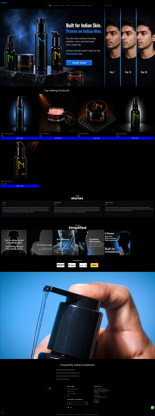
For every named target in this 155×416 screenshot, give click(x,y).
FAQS (68, 395)
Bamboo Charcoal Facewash (7, 133)
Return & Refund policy (72, 389)
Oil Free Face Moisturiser (83, 133)
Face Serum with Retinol (121, 133)
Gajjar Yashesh (109, 202)
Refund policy (70, 414)
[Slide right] (80, 218)
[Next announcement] (110, 1)
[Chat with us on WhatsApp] (152, 407)
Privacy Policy (70, 391)
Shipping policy (94, 414)
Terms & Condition (71, 393)
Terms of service (86, 414)
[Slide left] (75, 218)
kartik (4, 202)
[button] (104, 5)
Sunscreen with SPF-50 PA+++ (7, 181)
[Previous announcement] (44, 1)
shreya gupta (57, 202)
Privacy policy (77, 414)
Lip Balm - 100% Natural (44, 133)
